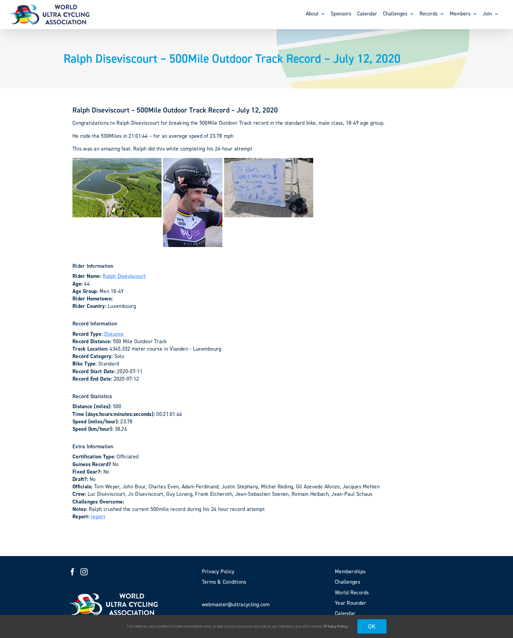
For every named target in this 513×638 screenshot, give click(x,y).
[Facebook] (72, 572)
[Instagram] (84, 572)
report (98, 516)
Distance (114, 334)
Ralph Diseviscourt (124, 276)
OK (372, 626)
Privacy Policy (336, 626)
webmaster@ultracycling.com (236, 604)
